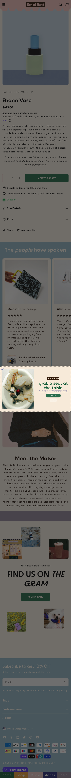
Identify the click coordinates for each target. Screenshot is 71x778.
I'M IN (53, 395)
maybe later (53, 400)
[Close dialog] (2, 368)
